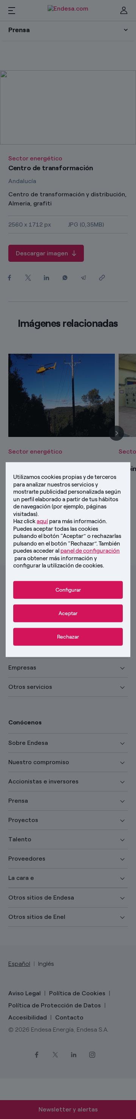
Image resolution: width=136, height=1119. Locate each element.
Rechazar (68, 636)
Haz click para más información (59, 521)
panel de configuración (90, 550)
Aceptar (68, 613)
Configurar (68, 589)
